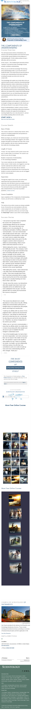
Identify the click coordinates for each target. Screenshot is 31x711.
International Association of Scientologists (8, 697)
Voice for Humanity (23, 685)
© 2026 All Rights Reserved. (13, 705)
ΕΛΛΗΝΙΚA (10, 681)
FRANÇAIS (3, 677)
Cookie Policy (6, 707)
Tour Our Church (6, 633)
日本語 (11, 677)
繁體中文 (18, 677)
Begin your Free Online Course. (7, 119)
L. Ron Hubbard (4, 685)
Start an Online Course (13, 695)
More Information (23, 686)
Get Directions (5, 645)
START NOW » (15, 35)
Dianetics (9, 692)
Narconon (14, 698)
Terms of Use (12, 707)
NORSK (11, 679)
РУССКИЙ (15, 677)
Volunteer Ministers (4, 686)
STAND (25, 697)
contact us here (11, 190)
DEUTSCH (3, 679)
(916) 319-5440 (10, 648)
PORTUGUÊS (19, 681)
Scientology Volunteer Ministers (23, 695)
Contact (2, 688)
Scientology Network (15, 692)
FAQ (9, 686)
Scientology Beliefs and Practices (13, 685)
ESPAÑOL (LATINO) (21, 679)
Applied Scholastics (20, 698)
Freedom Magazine (20, 697)
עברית (7, 677)
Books (12, 686)
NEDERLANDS (24, 677)
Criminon (10, 698)
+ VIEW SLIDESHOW (26, 623)
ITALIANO (14, 681)
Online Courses (17, 686)
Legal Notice (17, 707)
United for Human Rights (12, 700)
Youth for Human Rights (21, 700)
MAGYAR (7, 679)
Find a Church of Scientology (10, 688)
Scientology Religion (23, 692)
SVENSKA (15, 679)
